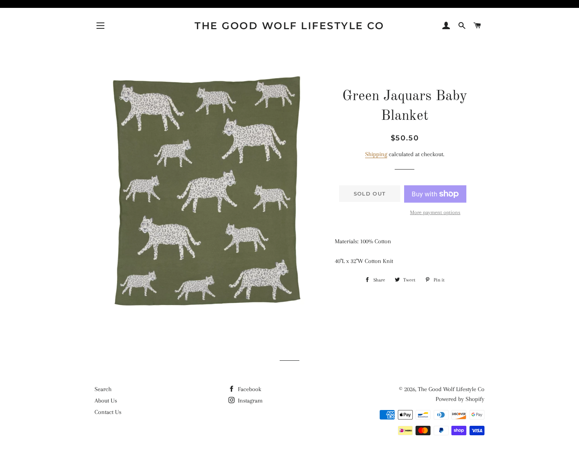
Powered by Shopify (460, 399)
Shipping (376, 154)
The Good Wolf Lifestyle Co (289, 26)
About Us (106, 400)
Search (103, 389)
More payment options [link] (435, 212)
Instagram (249, 400)
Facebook (248, 389)
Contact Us (108, 412)
